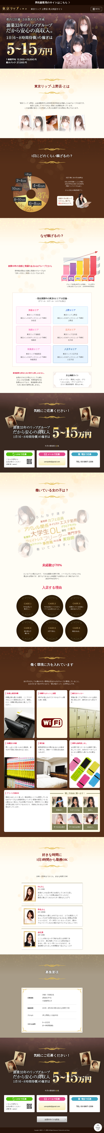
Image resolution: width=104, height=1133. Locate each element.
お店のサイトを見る (52, 1119)
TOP (98, 1128)
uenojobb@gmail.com (52, 462)
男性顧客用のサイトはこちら (51, 2)
